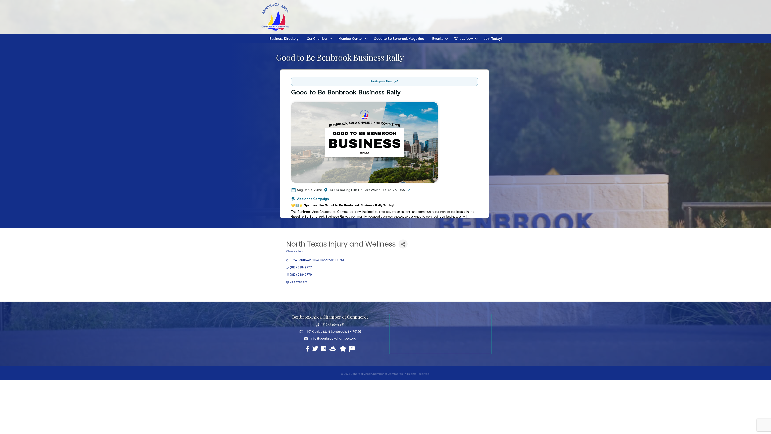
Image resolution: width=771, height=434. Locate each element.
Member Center (351, 39)
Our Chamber (317, 39)
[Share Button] (403, 244)
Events (437, 39)
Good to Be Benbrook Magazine (399, 39)
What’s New (463, 39)
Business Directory (284, 39)
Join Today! (493, 39)
